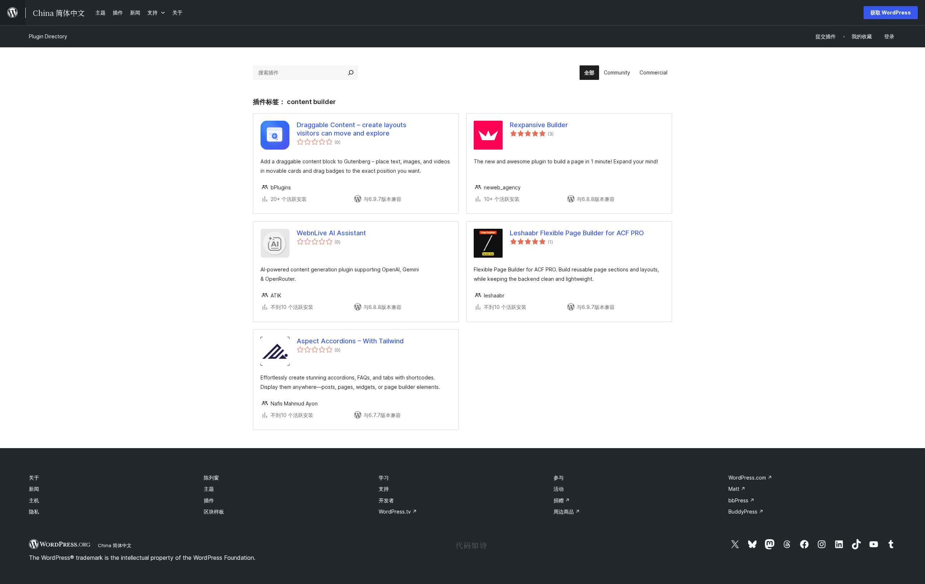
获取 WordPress (890, 12)
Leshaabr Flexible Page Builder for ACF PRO (577, 233)
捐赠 (562, 500)
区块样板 (214, 511)
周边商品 (567, 511)
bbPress (741, 500)
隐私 (34, 511)
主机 (34, 500)
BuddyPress (745, 511)
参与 (559, 477)
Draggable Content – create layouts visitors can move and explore (351, 129)
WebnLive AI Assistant (331, 233)
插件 (209, 500)
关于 (34, 477)
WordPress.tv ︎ (398, 511)
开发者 (386, 500)
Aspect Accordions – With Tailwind (350, 341)
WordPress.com (750, 477)
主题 (209, 489)
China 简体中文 (115, 545)
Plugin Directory (48, 36)
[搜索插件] (351, 72)
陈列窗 (211, 477)
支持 (384, 489)
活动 (559, 489)
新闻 (34, 489)
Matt (736, 489)
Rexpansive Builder (539, 125)
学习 (384, 477)
